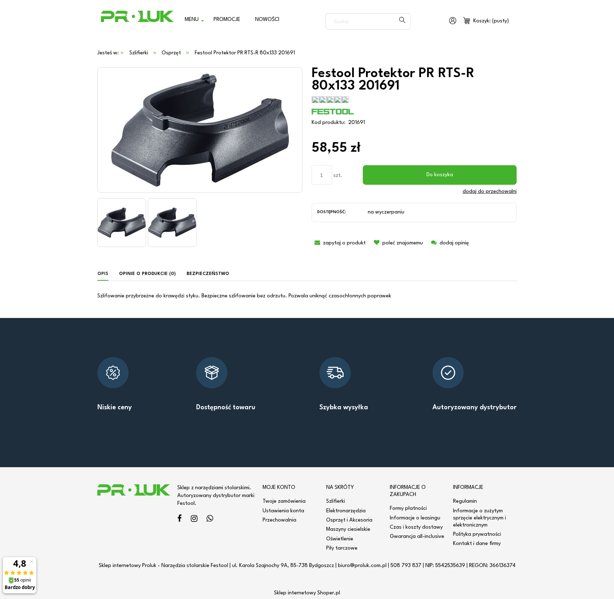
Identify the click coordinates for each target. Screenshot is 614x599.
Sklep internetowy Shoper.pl (307, 593)
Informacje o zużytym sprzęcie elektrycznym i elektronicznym (479, 518)
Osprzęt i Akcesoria (349, 520)
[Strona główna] (137, 21)
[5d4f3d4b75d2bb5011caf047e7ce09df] (122, 222)
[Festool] (333, 111)
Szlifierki (335, 501)
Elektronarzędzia (346, 511)
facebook (179, 519)
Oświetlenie (339, 539)
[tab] (105, 274)
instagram (194, 519)
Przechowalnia (279, 520)
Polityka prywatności (477, 534)
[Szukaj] (402, 21)
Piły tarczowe (341, 548)
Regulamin (465, 501)
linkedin (209, 519)
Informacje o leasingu (415, 518)
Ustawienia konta (283, 511)
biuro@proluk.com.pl (362, 565)
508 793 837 (406, 565)
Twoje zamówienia (284, 501)
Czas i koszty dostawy (416, 527)
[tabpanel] (307, 296)
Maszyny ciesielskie (348, 529)
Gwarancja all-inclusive (417, 536)
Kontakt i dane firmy (477, 543)
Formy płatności (408, 508)
